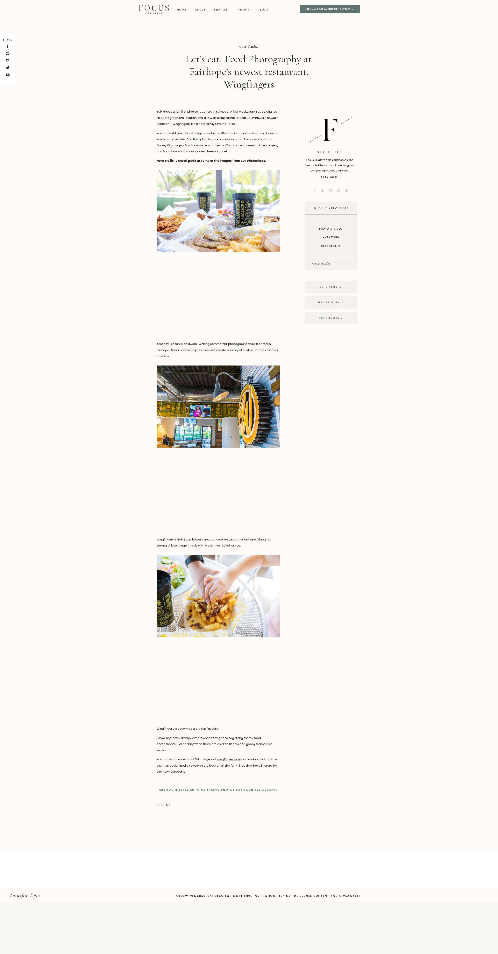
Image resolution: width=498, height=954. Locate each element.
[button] (223, 9)
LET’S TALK (164, 805)
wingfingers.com (229, 759)
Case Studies (249, 46)
